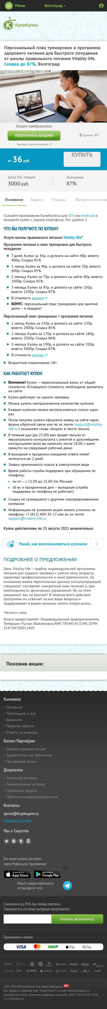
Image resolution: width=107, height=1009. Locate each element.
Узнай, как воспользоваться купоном (53, 544)
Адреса (37, 199)
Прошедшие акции (21, 761)
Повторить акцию (34, 135)
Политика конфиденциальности (32, 797)
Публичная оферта (21, 790)
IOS (71, 215)
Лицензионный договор (25, 784)
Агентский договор (21, 778)
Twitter (21, 841)
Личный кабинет (101, 5)
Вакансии (14, 719)
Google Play (47, 874)
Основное (14, 199)
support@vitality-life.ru (27, 518)
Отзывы (58, 199)
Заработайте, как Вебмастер (29, 755)
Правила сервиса (20, 726)
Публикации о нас (21, 713)
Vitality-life (72, 237)
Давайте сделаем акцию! (26, 749)
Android (89, 215)
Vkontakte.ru (14, 841)
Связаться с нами (17, 820)
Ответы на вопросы (22, 732)
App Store (17, 874)
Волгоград (54, 5)
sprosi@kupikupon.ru (21, 813)
